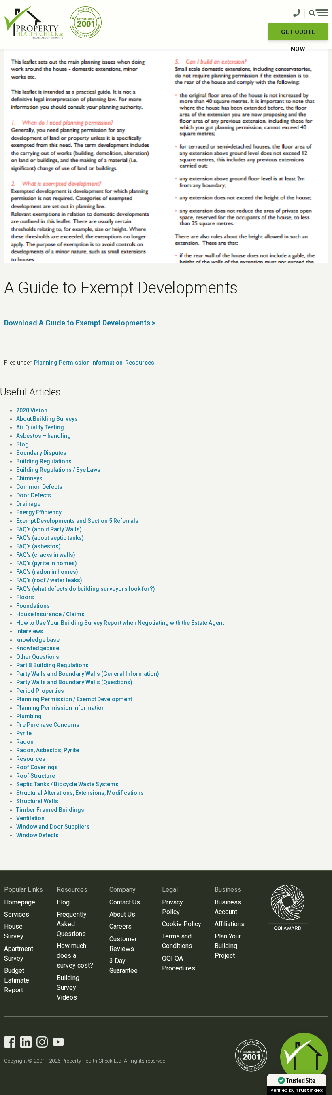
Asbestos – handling (43, 436)
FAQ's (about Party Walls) (49, 529)
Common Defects (39, 487)
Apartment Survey (18, 953)
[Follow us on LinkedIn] (26, 1043)
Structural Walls (37, 801)
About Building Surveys (47, 419)
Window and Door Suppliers (53, 826)
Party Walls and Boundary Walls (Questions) (74, 682)
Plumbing (29, 716)
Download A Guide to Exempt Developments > (79, 322)
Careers (120, 926)
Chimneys (29, 478)
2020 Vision (31, 410)
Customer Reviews (123, 944)
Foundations (33, 606)
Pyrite (24, 733)
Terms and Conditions (177, 941)
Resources (139, 362)
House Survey (13, 931)
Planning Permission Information (78, 362)
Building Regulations (44, 461)
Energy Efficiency (39, 512)
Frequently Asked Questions (72, 924)
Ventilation (30, 818)
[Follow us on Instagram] (42, 1043)
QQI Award (288, 907)
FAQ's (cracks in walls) (45, 555)
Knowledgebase (37, 648)
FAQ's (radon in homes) (47, 572)
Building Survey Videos (68, 987)
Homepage (19, 902)
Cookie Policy (181, 924)
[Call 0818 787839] (296, 13)
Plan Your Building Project (228, 945)
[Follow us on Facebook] (9, 1043)
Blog (22, 444)
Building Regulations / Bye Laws (58, 470)
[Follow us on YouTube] (58, 1043)
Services (16, 914)
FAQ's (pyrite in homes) (46, 563)
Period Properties (40, 691)
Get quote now (298, 34)
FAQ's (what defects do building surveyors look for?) (85, 589)
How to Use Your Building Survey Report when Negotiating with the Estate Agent (120, 623)
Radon (25, 741)
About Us (122, 914)
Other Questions (37, 657)
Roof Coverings (37, 767)
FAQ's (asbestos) (38, 546)
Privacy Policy (172, 907)
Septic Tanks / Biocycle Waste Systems (67, 784)
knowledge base (38, 640)
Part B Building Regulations (52, 665)
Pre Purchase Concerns (47, 725)
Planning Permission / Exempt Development (74, 699)
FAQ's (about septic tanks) (50, 538)
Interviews (29, 631)
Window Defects (37, 835)
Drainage (28, 504)
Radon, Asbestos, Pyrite (47, 750)
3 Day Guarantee (123, 965)
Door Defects (33, 495)
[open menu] (318, 13)
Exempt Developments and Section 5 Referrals (77, 521)
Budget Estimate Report (16, 980)
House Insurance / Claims (50, 614)
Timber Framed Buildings (50, 809)
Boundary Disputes (41, 453)
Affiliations (230, 924)
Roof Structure (35, 775)
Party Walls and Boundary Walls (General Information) (87, 674)
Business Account (228, 907)
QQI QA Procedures (178, 963)
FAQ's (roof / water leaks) (49, 580)
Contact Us (124, 902)
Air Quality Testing (40, 427)
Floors (25, 597)
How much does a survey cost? (75, 955)
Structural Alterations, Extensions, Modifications (80, 792)
